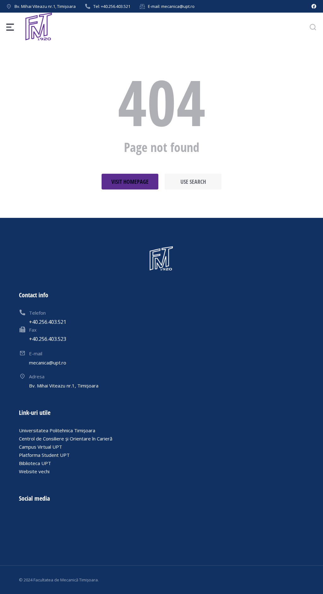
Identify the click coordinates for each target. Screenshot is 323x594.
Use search (193, 181)
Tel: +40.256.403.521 (111, 6)
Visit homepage (130, 181)
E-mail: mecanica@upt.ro (171, 6)
